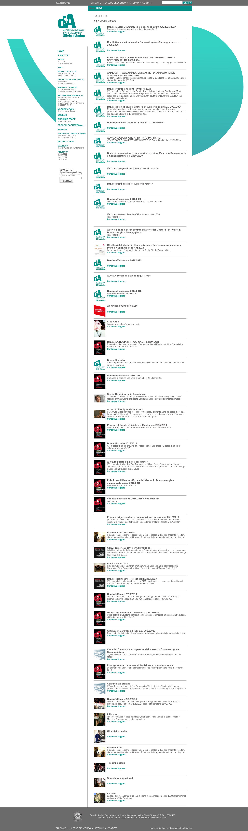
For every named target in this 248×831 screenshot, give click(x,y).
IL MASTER (63, 55)
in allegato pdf (113, 217)
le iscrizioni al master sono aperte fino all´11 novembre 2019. (135, 201)
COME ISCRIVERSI (66, 74)
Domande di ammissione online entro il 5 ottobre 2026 (132, 29)
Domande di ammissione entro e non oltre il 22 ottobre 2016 (134, 378)
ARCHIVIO (63, 152)
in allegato (112, 501)
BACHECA (62, 62)
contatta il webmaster (182, 828)
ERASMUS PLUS (66, 109)
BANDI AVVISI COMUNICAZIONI (71, 103)
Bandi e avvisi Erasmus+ (67, 111)
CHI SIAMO (96, 3)
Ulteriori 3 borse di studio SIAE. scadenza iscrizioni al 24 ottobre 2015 (139, 427)
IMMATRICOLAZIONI (67, 87)
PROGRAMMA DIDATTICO (70, 95)
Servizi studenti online (66, 90)
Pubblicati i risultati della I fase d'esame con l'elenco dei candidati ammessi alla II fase (146, 633)
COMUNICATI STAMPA (67, 136)
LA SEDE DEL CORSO (115, 3)
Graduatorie (63, 82)
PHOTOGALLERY (66, 141)
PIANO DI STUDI (65, 99)
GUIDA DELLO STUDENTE (68, 98)
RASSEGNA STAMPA (66, 138)
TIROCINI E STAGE (67, 119)
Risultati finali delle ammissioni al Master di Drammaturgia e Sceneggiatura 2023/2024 (146, 62)
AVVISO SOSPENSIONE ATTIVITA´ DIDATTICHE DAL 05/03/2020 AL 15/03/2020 (144, 140)
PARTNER (62, 129)
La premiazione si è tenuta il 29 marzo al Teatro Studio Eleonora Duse (139, 250)
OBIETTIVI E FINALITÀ (67, 76)
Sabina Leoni (164, 828)
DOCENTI (62, 115)
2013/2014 (62, 156)
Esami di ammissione (66, 84)
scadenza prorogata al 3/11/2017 (122, 293)
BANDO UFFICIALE (67, 72)
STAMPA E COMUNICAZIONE (72, 134)
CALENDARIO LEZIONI (67, 101)
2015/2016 (62, 159)
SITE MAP (134, 3)
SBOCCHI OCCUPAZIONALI (71, 125)
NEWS (61, 59)
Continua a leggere (116, 31)
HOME (61, 51)
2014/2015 (62, 158)
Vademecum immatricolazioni (69, 91)
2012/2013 (62, 154)
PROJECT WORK (65, 105)
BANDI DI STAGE (65, 121)
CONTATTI (147, 3)
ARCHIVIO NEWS (65, 63)
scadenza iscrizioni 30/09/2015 (121, 485)
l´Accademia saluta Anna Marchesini (124, 324)
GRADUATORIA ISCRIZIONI (71, 79)
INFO (60, 67)
